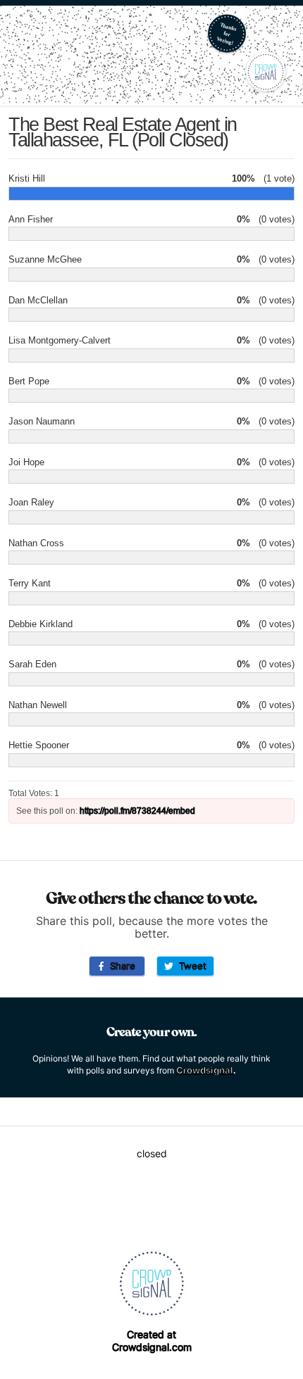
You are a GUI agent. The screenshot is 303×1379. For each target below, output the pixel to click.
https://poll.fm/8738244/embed (137, 811)
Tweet (189, 965)
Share (119, 965)
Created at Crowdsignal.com (152, 1340)
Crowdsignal (204, 1070)
